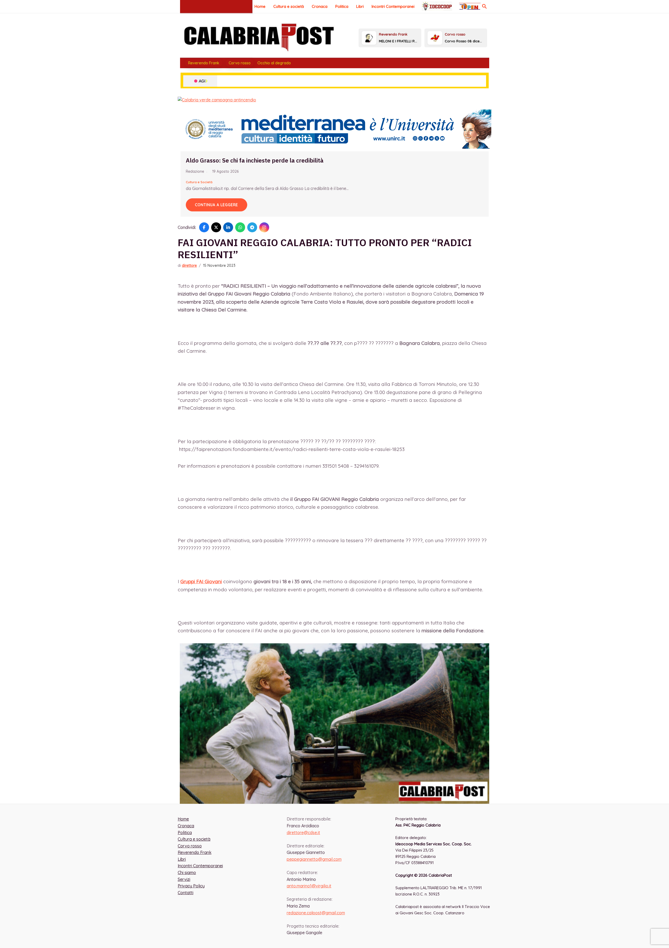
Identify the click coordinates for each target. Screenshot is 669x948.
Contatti (185, 892)
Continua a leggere (216, 205)
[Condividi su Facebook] (204, 227)
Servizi (184, 879)
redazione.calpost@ (316, 912)
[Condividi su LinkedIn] (228, 227)
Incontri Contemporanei (393, 6)
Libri (360, 6)
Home (260, 6)
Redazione (195, 171)
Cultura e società (288, 6)
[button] (484, 6)
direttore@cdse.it (303, 832)
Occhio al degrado (274, 63)
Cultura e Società (199, 182)
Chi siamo (187, 872)
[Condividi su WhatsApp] (240, 227)
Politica (341, 6)
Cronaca (319, 6)
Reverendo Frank (203, 63)
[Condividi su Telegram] (252, 227)
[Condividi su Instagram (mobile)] (264, 227)
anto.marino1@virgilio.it (309, 885)
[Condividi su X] (216, 227)
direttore (189, 265)
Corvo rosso (240, 63)
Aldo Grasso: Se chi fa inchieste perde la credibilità (255, 160)
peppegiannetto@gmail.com (314, 859)
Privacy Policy (191, 885)
